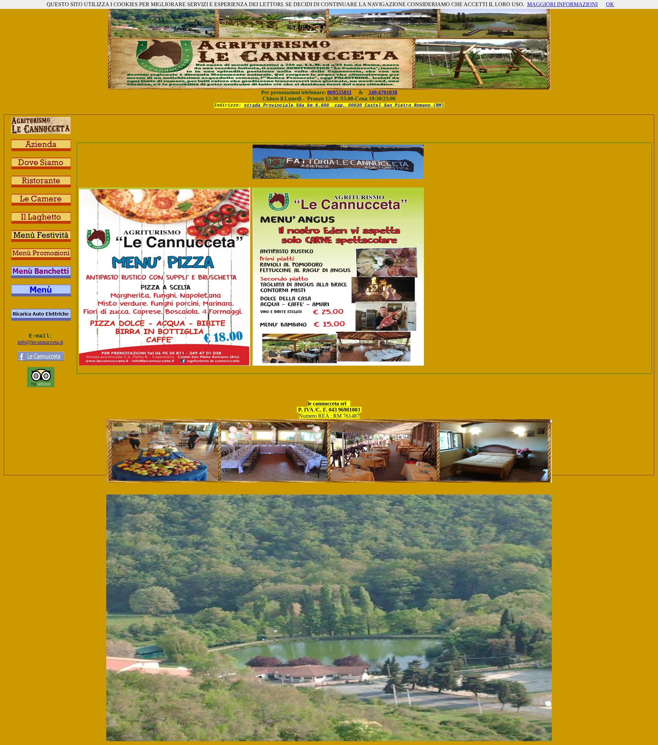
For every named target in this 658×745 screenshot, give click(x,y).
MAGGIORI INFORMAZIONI (562, 4)
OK (610, 4)
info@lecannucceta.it (40, 342)
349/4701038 (382, 92)
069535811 (339, 92)
